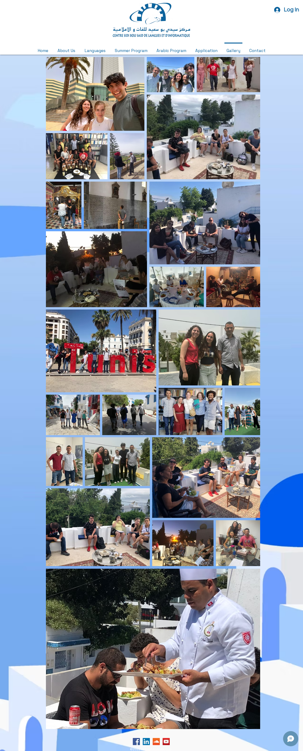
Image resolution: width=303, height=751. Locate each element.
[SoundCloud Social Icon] (156, 741)
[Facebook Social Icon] (136, 741)
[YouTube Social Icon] (166, 741)
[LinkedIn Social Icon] (146, 741)
